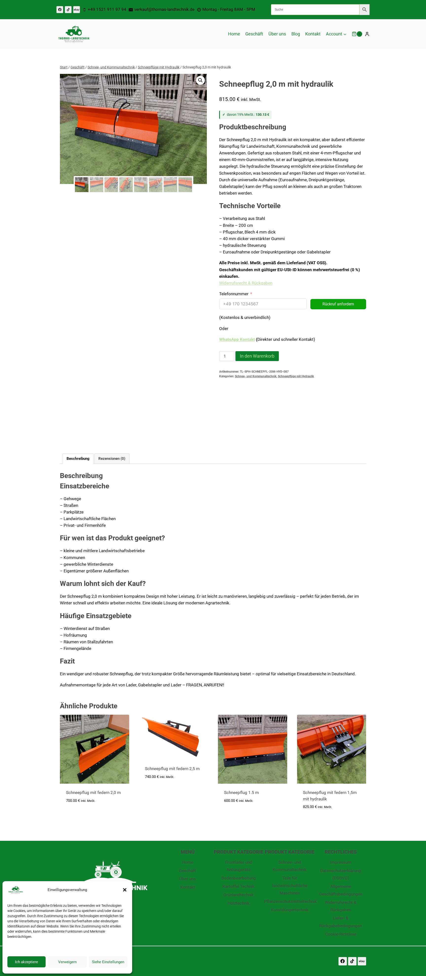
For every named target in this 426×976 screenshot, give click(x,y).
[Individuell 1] (76, 9)
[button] (124, 889)
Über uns (277, 33)
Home (234, 33)
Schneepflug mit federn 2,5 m (172, 768)
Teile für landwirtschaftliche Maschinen (289, 885)
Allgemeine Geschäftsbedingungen (340, 890)
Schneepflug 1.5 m (241, 792)
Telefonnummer (233, 293)
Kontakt (312, 33)
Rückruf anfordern (338, 304)
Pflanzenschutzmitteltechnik (289, 901)
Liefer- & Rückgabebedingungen (340, 922)
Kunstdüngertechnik (289, 909)
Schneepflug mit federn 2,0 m (93, 792)
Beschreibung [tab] (78, 458)
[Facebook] (59, 9)
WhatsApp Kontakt (237, 339)
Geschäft (254, 33)
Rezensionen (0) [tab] (111, 458)
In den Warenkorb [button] (83, 815)
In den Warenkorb (257, 356)
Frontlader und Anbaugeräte (238, 866)
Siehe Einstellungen (108, 962)
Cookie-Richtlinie (340, 934)
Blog (295, 33)
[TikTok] (68, 9)
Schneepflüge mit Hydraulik (296, 376)
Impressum (340, 862)
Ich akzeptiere (26, 962)
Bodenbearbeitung (238, 878)
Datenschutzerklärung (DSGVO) (340, 874)
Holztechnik (238, 903)
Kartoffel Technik (238, 886)
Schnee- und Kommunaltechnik (255, 376)
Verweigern (67, 962)
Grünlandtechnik (238, 894)
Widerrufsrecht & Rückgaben (245, 283)
